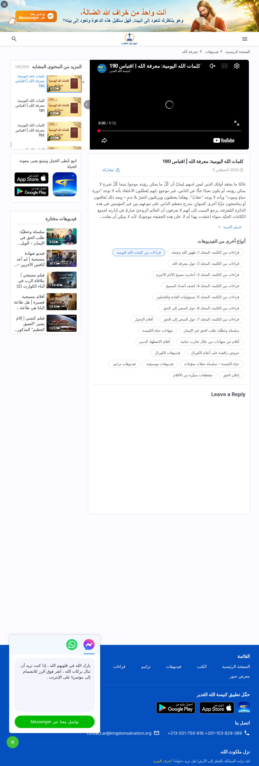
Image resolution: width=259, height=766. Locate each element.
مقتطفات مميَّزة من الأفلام (193, 375)
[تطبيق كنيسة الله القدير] (65, 183)
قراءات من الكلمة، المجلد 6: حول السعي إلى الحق (201, 308)
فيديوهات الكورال (167, 352)
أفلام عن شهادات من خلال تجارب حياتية (210, 341)
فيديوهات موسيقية (160, 364)
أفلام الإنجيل (144, 319)
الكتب (202, 666)
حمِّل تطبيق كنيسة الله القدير (223, 694)
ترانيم (145, 666)
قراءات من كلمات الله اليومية (139, 252)
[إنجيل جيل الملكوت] (129, 39)
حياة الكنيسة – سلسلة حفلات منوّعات (211, 364)
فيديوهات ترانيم (124, 364)
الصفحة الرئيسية (238, 51)
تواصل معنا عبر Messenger (55, 721)
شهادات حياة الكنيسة (157, 330)
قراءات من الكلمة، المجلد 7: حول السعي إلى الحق (201, 319)
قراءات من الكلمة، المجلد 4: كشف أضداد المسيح (202, 286)
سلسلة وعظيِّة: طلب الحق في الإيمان (211, 330)
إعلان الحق (231, 375)
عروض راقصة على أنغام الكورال (215, 352)
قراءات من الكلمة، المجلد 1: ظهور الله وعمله (205, 252)
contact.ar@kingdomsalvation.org (119, 733)
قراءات (119, 666)
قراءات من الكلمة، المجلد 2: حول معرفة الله (205, 263)
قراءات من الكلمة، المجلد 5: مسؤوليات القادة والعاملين (198, 297)
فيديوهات (212, 51)
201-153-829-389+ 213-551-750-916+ (205, 733)
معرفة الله (190, 51)
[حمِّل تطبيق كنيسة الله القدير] (244, 707)
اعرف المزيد (162, 761)
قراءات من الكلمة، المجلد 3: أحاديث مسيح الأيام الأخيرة (197, 274)
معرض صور (240, 676)
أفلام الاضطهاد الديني (154, 341)
